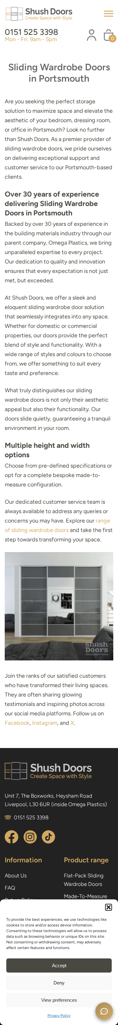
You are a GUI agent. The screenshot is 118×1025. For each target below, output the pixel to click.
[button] (108, 907)
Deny (59, 982)
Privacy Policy (59, 1015)
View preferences (59, 1000)
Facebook (17, 722)
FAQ (10, 888)
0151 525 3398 (31, 32)
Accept (59, 965)
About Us (16, 875)
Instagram (44, 722)
